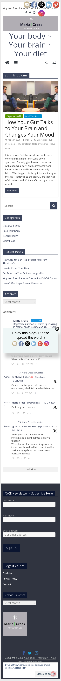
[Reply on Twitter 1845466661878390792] (13, 413)
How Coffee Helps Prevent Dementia (22, 283)
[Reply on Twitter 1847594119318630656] (13, 364)
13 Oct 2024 (17, 380)
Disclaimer (8, 573)
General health (10, 235)
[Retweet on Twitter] (19, 372)
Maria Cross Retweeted (32, 372)
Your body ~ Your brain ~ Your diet (30, 45)
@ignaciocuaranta (46, 426)
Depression (42, 139)
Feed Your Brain (32, 116)
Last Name (8, 500)
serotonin (26, 144)
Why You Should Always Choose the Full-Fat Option (30, 278)
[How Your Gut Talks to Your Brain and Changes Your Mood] (30, 83)
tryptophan (43, 144)
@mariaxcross (33, 402)
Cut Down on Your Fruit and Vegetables (23, 273)
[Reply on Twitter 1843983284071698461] (13, 458)
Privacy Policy (10, 578)
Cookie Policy (19, 667)
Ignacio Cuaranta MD (24, 426)
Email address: (10, 530)
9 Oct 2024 (17, 430)
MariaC (28, 139)
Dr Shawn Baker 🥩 (22, 376)
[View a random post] (54, 62)
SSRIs (34, 144)
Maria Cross (18, 402)
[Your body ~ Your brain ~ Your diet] (7, 63)
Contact (7, 584)
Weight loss (9, 240)
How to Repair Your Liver (16, 268)
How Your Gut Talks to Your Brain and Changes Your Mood (29, 128)
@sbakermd (40, 377)
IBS (19, 144)
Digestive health (14, 116)
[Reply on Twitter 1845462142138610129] (13, 393)
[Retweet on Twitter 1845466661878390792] (19, 413)
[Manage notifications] (53, 673)
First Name (8, 515)
